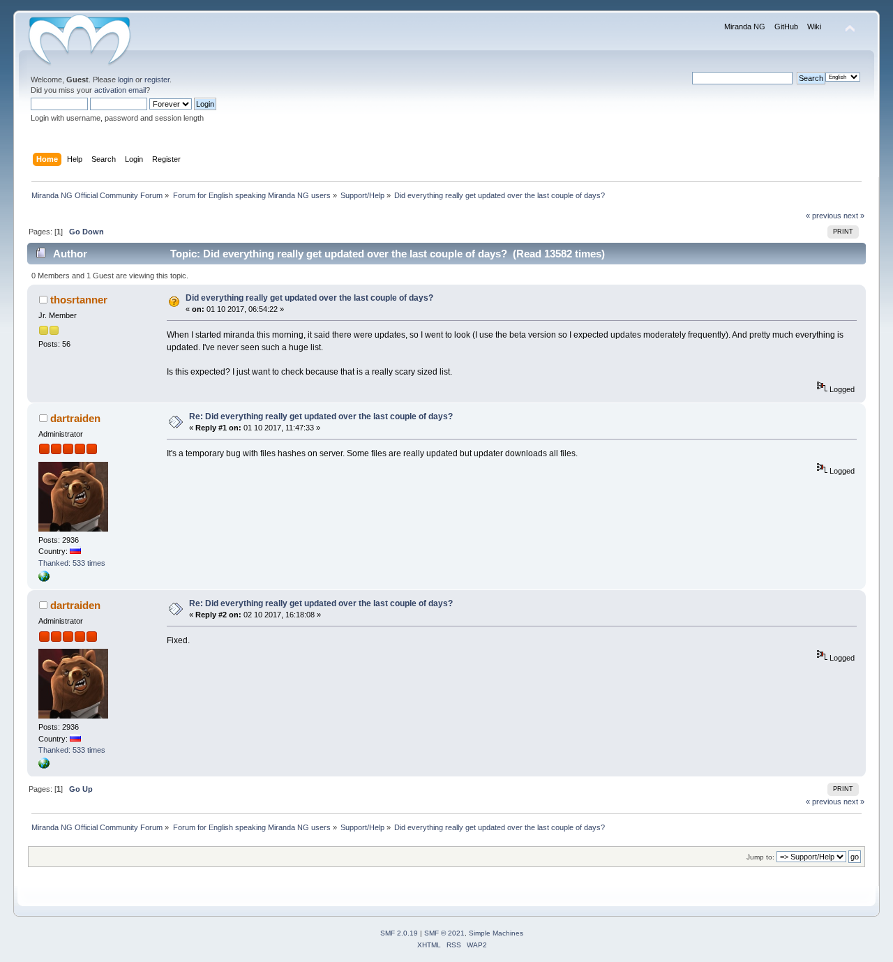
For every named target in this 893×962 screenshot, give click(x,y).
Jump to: (760, 857)
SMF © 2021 (444, 933)
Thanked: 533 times (71, 563)
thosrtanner (78, 300)
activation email (120, 90)
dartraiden (75, 418)
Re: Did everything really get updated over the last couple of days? (321, 416)
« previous (823, 215)
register (157, 79)
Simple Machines (496, 933)
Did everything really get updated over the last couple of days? (309, 298)
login (125, 79)
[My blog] (44, 579)
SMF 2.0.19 (399, 933)
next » (853, 215)
